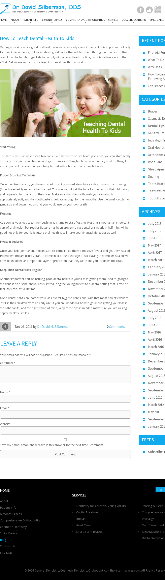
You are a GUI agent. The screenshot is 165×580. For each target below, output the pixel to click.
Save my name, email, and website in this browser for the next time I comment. (52, 445)
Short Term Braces (89, 531)
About (15, 20)
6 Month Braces (52, 20)
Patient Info (30, 20)
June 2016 (155, 325)
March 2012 (156, 404)
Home (3, 20)
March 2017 (156, 260)
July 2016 (154, 318)
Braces (153, 111)
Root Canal (155, 162)
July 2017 (154, 231)
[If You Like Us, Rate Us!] (149, 9)
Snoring (153, 176)
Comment (7, 363)
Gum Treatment (153, 525)
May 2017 (154, 245)
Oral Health (156, 147)
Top (161, 489)
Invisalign (148, 519)
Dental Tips (156, 126)
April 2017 (155, 252)
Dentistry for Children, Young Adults (101, 506)
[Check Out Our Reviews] (158, 9)
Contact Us (7, 546)
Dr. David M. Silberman (53, 326)
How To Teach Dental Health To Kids (37, 38)
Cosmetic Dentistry (134, 20)
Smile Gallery (9, 533)
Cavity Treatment (88, 512)
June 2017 (155, 238)
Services (113, 20)
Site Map (6, 552)
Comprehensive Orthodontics (85, 20)
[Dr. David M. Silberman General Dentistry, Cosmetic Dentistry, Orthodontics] (40, 8)
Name (5, 392)
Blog (3, 540)
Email (4, 408)
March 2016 (156, 347)
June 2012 (155, 397)
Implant (81, 519)
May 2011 (154, 412)
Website (5, 424)
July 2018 (154, 223)
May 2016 (154, 332)
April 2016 (155, 339)
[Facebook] (140, 9)
